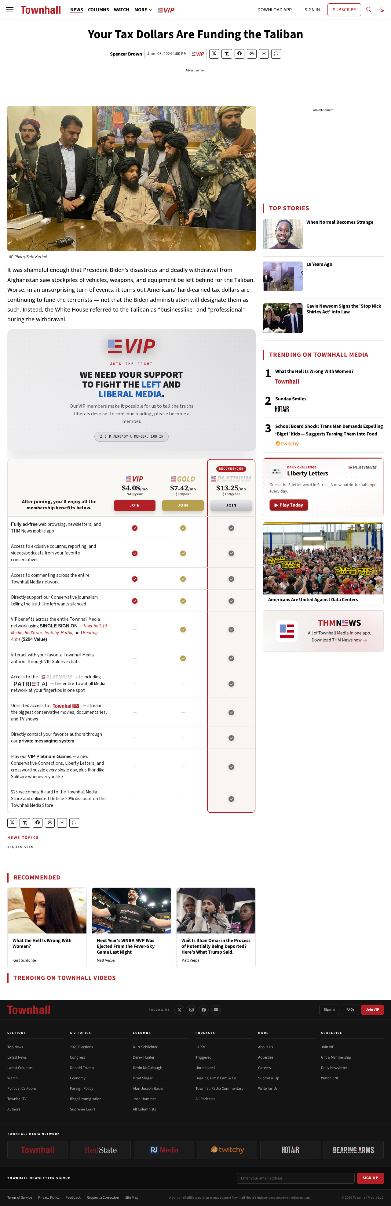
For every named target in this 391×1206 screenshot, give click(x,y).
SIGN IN (312, 9)
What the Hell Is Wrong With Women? (42, 943)
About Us (265, 1047)
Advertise (265, 1057)
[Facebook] (204, 1010)
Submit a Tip (268, 1078)
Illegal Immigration (85, 1099)
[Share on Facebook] (239, 54)
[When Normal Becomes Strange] (283, 234)
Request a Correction (103, 1197)
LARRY (201, 1047)
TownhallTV (17, 1099)
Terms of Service (19, 1197)
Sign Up (370, 1178)
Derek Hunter (144, 1057)
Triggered (203, 1057)
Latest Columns (19, 1068)
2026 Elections (81, 1047)
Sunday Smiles (290, 398)
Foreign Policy (81, 1088)
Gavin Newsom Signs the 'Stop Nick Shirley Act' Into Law (343, 309)
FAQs (350, 1009)
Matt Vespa (106, 960)
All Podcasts (205, 1099)
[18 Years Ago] (283, 276)
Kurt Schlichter (25, 960)
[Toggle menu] (10, 10)
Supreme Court (82, 1109)
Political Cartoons (21, 1088)
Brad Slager (143, 1078)
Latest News (17, 1057)
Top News (15, 1047)
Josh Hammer (144, 1099)
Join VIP (372, 1009)
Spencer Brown (126, 54)
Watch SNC (330, 1078)
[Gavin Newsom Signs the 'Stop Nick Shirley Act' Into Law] (283, 318)
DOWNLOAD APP (275, 9)
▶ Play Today (289, 505)
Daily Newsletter (334, 1068)
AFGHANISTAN (20, 847)
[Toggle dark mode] (381, 9)
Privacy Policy (49, 1197)
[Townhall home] (28, 1010)
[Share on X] (214, 54)
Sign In (329, 1009)
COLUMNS (98, 9)
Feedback (73, 1197)
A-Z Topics (80, 1033)
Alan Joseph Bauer (148, 1088)
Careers (264, 1068)
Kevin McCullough (147, 1068)
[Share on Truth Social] (226, 54)
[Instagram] (191, 1010)
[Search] (369, 9)
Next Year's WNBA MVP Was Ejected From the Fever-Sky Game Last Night (126, 946)
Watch (12, 1078)
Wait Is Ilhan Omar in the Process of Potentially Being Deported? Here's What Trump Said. (215, 946)
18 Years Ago (319, 265)
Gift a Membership (336, 1057)
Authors (13, 1109)
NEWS (76, 9)
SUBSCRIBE (344, 9)
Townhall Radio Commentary (219, 1088)
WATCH (121, 9)
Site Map (131, 1197)
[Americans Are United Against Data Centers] (323, 558)
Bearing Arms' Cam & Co (216, 1078)
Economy (78, 1078)
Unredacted (205, 1068)
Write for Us (267, 1088)
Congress (77, 1057)
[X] (179, 1010)
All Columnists (144, 1109)
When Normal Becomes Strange (339, 222)
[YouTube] (216, 1010)
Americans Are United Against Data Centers (313, 600)
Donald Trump (82, 1068)
